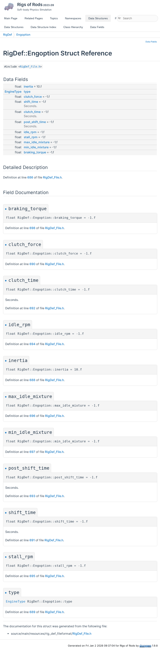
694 (32, 344)
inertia (28, 86)
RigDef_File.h (30, 66)
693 (32, 496)
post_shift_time (35, 122)
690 (32, 264)
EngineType (13, 91)
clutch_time (32, 112)
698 (32, 228)
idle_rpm (30, 132)
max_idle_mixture (37, 142)
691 (32, 540)
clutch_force (33, 96)
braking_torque (35, 152)
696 (32, 416)
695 (32, 576)
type (27, 91)
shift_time (31, 102)
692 (32, 308)
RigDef (7, 34)
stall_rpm (30, 137)
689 (32, 612)
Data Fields (151, 41)
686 (30, 177)
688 (32, 380)
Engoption (23, 34)
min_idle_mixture (36, 147)
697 (32, 452)
